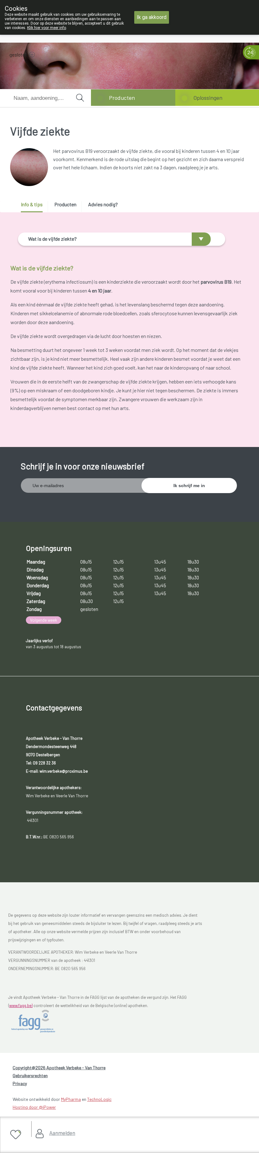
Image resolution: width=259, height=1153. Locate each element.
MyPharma (71, 1099)
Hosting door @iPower (34, 1107)
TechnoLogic (99, 1099)
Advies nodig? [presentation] (103, 204)
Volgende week (43, 620)
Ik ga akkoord (151, 17)
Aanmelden (62, 1133)
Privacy (20, 1083)
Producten (122, 97)
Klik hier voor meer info (46, 28)
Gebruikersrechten (30, 1075)
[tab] (34, 206)
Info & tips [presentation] (32, 204)
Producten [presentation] (65, 204)
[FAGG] (40, 1021)
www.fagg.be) (21, 1005)
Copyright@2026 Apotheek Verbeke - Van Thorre (59, 1067)
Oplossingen (207, 97)
